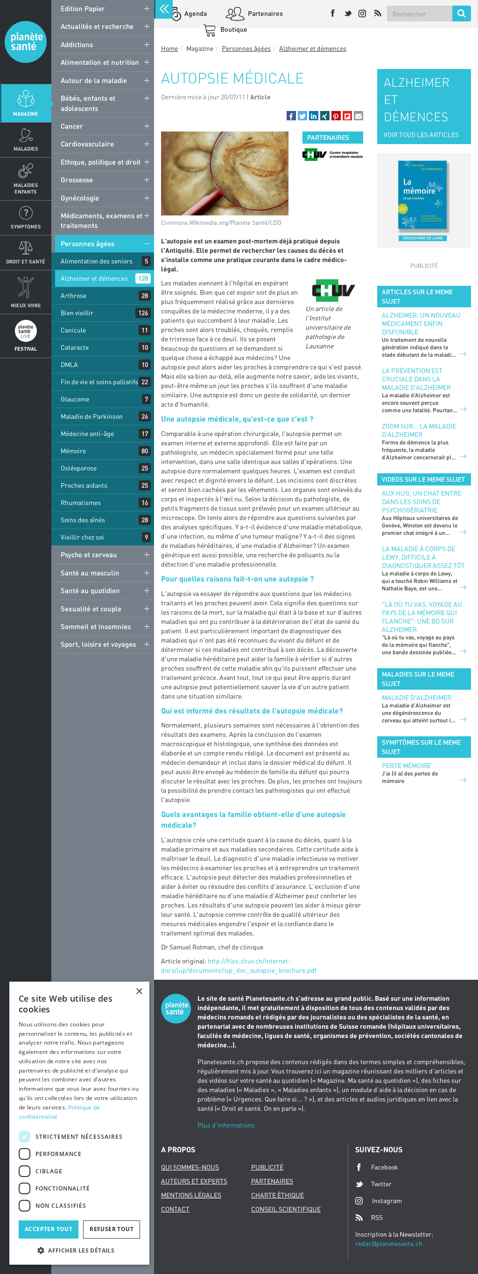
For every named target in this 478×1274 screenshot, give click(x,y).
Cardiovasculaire (87, 143)
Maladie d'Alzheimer (416, 697)
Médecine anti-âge (87, 433)
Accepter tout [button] (48, 1229)
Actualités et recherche (97, 26)
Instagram (387, 1201)
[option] (332, 154)
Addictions (77, 44)
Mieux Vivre (26, 305)
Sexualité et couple (91, 608)
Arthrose (73, 295)
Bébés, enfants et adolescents (88, 103)
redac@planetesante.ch (388, 1243)
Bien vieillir (77, 313)
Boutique (233, 29)
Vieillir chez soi (82, 537)
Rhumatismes (81, 502)
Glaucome (75, 399)
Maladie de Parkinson (92, 416)
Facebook (384, 1167)
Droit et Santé (25, 261)
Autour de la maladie (94, 80)
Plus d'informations (225, 1125)
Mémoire (73, 451)
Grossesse (77, 179)
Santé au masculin (90, 572)
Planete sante (26, 42)
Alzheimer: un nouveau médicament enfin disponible (421, 323)
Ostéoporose (79, 468)
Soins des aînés (83, 520)
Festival (25, 349)
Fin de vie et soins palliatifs (99, 382)
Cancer (72, 126)
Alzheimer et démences (94, 278)
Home (169, 48)
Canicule (73, 330)
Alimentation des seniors (97, 261)
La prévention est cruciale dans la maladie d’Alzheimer (416, 379)
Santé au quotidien (90, 590)
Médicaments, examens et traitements (101, 220)
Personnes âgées (87, 243)
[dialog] (79, 1123)
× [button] (138, 991)
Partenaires (264, 13)
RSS (377, 1217)
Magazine (25, 114)
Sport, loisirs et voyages (98, 644)
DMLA (69, 364)
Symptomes (26, 226)
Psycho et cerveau (89, 554)
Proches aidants (84, 485)
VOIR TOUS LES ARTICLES (421, 134)
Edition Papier (83, 8)
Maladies (26, 148)
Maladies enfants (26, 188)
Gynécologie (80, 198)
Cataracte (75, 347)
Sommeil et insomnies (96, 626)
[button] (291, 115)
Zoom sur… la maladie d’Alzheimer (419, 430)
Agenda (195, 13)
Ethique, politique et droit (101, 162)
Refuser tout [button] (112, 1229)
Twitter (381, 1184)
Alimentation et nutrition (100, 62)
